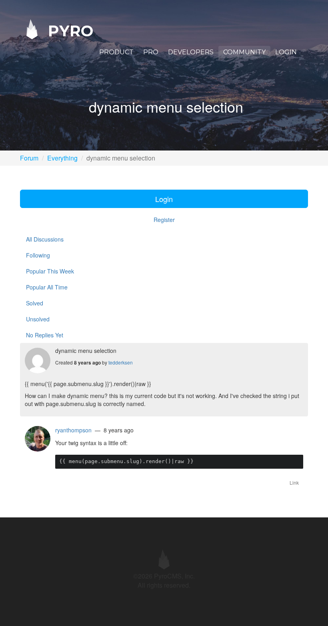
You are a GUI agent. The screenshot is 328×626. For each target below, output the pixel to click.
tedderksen (120, 362)
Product (116, 52)
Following (38, 255)
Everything (62, 157)
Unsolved (38, 319)
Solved (34, 303)
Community (244, 52)
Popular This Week (50, 271)
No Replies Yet (44, 335)
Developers (191, 52)
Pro (150, 52)
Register (164, 220)
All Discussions (45, 239)
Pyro (68, 30)
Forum (29, 157)
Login (286, 52)
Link (294, 482)
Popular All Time (47, 287)
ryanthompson (73, 430)
